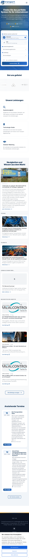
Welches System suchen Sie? (10, 34)
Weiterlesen (5, 237)
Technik (3, 213)
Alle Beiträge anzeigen (13, 392)
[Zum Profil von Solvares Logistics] (19, 85)
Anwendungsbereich (8, 46)
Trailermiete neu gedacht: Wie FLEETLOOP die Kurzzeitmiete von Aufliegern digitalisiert (14, 186)
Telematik (4, 242)
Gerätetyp (5, 52)
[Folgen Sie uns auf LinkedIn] (14, 528)
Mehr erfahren (5, 292)
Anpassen (14, 551)
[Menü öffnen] (26, 2)
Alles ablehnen (14, 555)
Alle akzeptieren (14, 547)
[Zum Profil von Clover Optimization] (8, 85)
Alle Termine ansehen (15, 497)
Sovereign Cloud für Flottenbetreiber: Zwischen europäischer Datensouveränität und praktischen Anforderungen (14, 230)
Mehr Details (7, 444)
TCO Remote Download (8, 286)
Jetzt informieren (6, 209)
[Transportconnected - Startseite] (8, 3)
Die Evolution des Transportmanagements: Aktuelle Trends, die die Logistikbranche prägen (14, 258)
